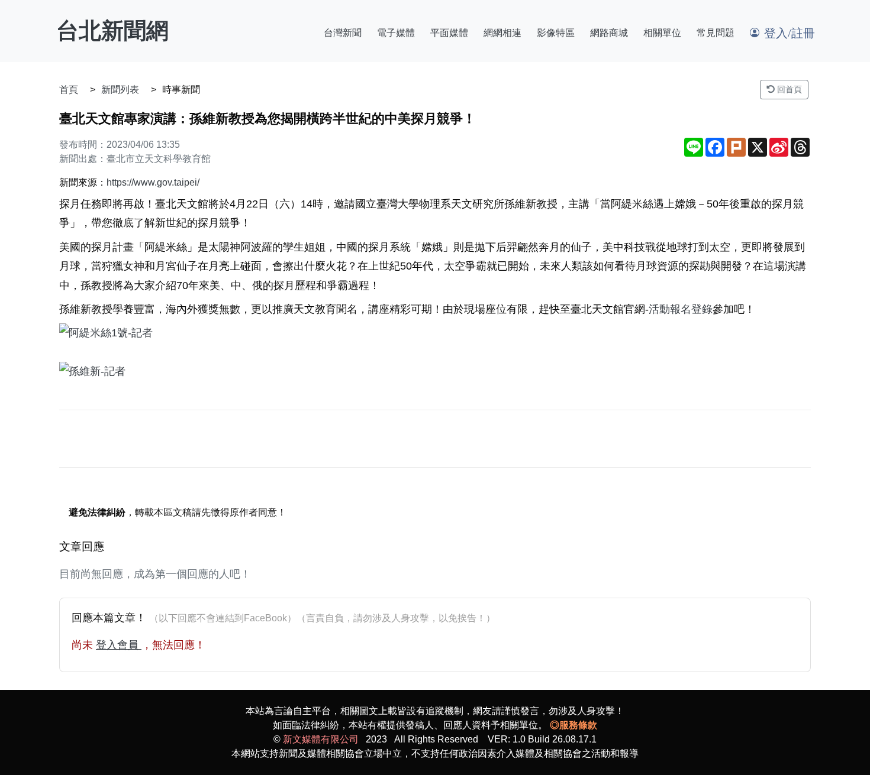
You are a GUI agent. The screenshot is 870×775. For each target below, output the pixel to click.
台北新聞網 (112, 30)
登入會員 (118, 645)
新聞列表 (120, 90)
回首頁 (788, 89)
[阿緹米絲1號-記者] (435, 332)
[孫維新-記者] (435, 371)
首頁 (68, 90)
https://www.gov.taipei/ (153, 182)
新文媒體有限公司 (321, 739)
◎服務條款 (573, 725)
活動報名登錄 (681, 309)
